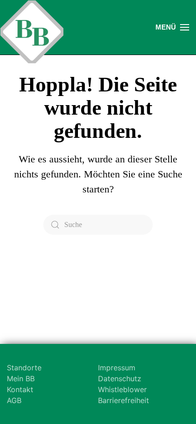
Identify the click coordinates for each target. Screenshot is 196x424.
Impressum (116, 367)
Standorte (24, 367)
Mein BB (21, 378)
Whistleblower (122, 389)
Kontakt (20, 389)
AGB (14, 400)
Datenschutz (119, 378)
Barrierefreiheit (123, 400)
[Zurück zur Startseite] (32, 32)
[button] (172, 27)
